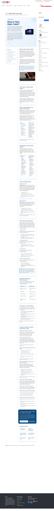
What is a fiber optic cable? (23, 438)
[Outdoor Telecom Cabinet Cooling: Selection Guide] (40, 34)
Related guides (9, 61)
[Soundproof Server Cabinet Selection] (40, 60)
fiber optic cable (9, 445)
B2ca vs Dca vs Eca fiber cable (42, 57)
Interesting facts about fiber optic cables (31, 434)
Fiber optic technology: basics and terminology (31, 429)
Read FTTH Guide (32, 421)
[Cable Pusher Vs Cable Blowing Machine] (40, 40)
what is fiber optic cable (32, 445)
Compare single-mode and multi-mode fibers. (26, 198)
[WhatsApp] (34, 501)
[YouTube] (31, 501)
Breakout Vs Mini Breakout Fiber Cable (43, 32)
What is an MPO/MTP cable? (31, 438)
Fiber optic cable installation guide (22, 429)
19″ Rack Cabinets (19, 498)
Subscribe (46, 20)
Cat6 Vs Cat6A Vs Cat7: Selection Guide (44, 48)
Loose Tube (22, 234)
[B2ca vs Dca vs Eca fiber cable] (40, 55)
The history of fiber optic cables (11, 52)
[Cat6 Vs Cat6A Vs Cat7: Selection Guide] (40, 46)
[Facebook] (29, 502)
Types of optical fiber (10, 56)
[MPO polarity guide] (40, 68)
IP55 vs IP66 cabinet (41, 27)
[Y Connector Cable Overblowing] (40, 51)
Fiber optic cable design (10, 57)
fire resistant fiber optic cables (14, 445)
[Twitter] (31, 502)
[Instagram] (37, 501)
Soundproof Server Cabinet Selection (43, 62)
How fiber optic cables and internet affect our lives (23, 434)
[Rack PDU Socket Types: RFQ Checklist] (40, 65)
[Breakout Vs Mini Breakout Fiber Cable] (40, 30)
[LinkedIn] (29, 501)
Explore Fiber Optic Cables (24, 421)
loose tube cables (23, 445)
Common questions (9, 60)
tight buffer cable (27, 445)
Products (18, 501)
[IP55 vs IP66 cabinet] (40, 25)
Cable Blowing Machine (20, 505)
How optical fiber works (10, 53)
